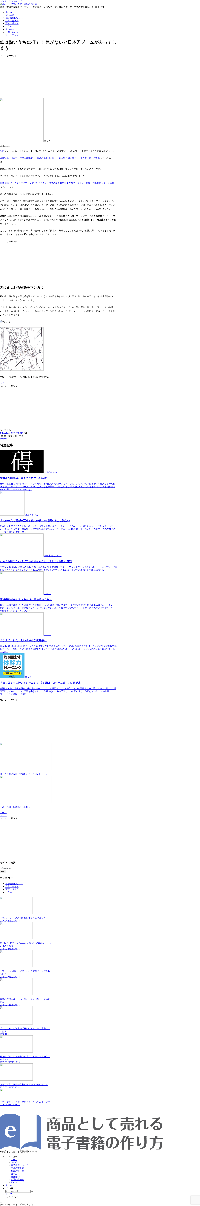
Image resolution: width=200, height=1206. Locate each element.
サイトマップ (17, 1182)
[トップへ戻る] (1, 1202)
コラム (3, 383)
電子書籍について (19, 1165)
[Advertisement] (58, 76)
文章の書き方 (17, 1168)
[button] (27, 433)
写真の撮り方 (17, 1171)
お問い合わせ (17, 1179)
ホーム (14, 1159)
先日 (2, 151)
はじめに (15, 1162)
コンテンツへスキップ (11, 1)
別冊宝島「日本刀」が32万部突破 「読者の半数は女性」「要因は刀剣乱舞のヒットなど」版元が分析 (50, 158)
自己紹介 (15, 1177)
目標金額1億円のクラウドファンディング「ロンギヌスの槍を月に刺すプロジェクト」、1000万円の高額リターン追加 (57, 183)
